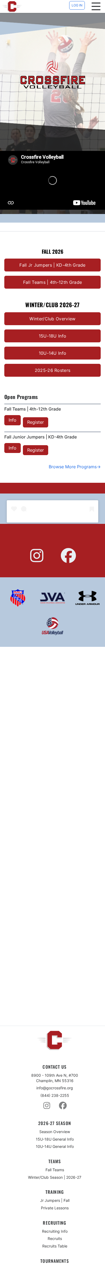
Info (12, 420)
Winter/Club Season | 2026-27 (54, 1177)
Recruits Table (54, 1246)
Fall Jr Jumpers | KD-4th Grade (52, 265)
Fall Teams (55, 1169)
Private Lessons (55, 1208)
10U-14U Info (52, 353)
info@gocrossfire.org (54, 1088)
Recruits (55, 1238)
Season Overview (54, 1131)
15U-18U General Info (55, 1139)
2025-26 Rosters (53, 370)
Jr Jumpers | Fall (54, 1200)
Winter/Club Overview (52, 318)
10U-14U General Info (55, 1146)
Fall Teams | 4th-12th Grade (52, 282)
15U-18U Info (52, 336)
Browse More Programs (73, 466)
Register (35, 422)
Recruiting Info (55, 1231)
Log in (77, 5)
